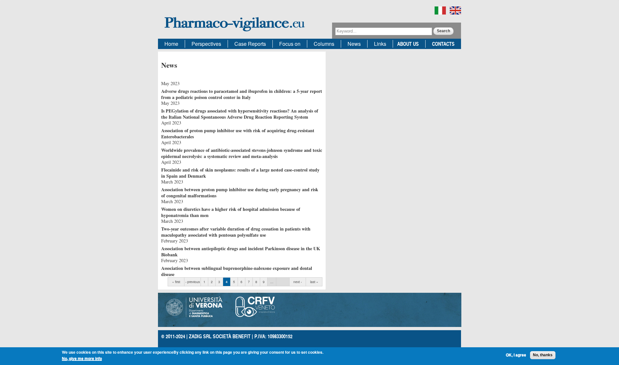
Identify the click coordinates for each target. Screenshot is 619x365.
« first (176, 282)
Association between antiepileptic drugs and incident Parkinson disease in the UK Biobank (240, 251)
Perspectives (206, 43)
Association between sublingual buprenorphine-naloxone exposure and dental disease (236, 271)
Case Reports (250, 43)
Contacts (443, 43)
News (354, 43)
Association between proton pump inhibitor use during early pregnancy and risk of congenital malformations (239, 192)
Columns (324, 43)
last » (314, 282)
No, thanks (543, 355)
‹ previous (192, 282)
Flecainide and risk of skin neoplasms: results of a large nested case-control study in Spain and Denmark (240, 172)
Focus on (289, 43)
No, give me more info (82, 358)
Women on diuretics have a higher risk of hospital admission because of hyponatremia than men (230, 212)
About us (408, 43)
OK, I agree (516, 355)
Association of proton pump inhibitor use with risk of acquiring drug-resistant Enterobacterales (237, 133)
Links (380, 43)
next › (297, 282)
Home (171, 43)
